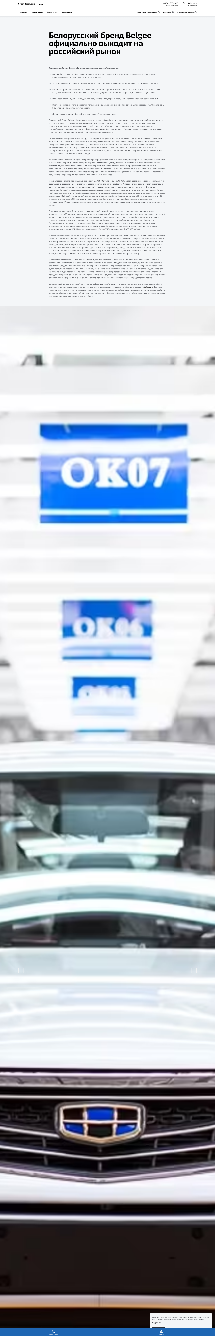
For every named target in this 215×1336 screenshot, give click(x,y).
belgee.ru (148, 287)
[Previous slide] (21, 970)
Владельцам (52, 12)
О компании (67, 12)
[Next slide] (194, 970)
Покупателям (37, 12)
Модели (23, 12)
